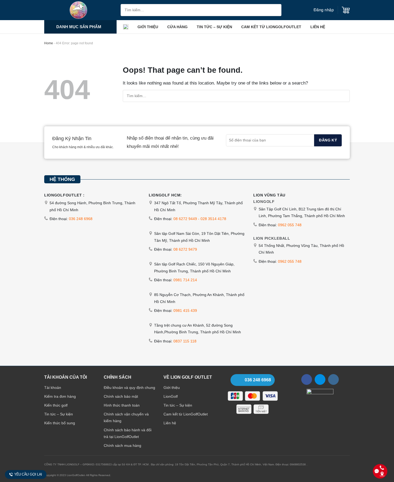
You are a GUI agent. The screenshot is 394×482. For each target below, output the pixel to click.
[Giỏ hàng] (346, 10)
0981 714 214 (185, 280)
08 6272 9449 (185, 219)
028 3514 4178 (213, 219)
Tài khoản (52, 387)
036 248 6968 (80, 219)
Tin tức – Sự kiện (214, 27)
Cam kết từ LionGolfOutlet (271, 27)
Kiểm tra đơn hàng (60, 396)
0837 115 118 (184, 341)
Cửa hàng (177, 27)
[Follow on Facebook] (306, 379)
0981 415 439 (185, 310)
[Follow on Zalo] (320, 379)
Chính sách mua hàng (122, 445)
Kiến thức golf (56, 405)
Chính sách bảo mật (121, 396)
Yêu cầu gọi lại (28, 474)
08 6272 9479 (185, 249)
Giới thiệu (147, 27)
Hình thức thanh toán (122, 405)
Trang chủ (125, 26)
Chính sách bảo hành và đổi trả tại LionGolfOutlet (127, 433)
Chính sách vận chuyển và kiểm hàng (126, 417)
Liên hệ (317, 27)
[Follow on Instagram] (333, 379)
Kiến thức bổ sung (59, 423)
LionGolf (170, 396)
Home (48, 43)
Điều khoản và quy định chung (129, 387)
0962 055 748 (290, 225)
